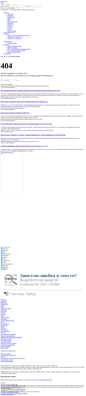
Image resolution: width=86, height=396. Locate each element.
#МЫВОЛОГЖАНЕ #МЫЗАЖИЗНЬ (11, 337)
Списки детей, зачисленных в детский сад (13, 358)
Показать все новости (7, 152)
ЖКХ (8, 20)
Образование (11, 17)
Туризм (9, 26)
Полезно (6, 34)
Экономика (10, 14)
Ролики (3, 326)
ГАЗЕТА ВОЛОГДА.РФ (7, 320)
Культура (10, 28)
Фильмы (3, 328)
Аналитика (4, 319)
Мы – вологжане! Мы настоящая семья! (18, 49)
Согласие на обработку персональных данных (14, 393)
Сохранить (4, 269)
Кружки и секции (6, 353)
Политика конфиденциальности (10, 392)
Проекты (6, 44)
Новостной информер (7, 361)
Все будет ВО (4, 348)
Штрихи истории (12, 47)
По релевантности (15, 9)
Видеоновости (5, 323)
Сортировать (4, 9)
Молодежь (10, 23)
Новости (6, 12)
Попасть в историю (6, 339)
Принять (3, 394)
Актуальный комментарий (8, 334)
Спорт (9, 29)
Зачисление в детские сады (15, 37)
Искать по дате (5, 6)
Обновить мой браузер (45, 380)
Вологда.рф (4, 1)
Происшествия (11, 31)
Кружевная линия (6, 340)
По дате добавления (28, 9)
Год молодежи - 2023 (7, 360)
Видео (2, 322)
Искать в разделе (5, 8)
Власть (9, 18)
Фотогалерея (8, 41)
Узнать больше (10, 394)
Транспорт (10, 24)
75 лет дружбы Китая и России (16, 50)
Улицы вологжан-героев (14, 46)
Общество (10, 15)
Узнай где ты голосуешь (14, 38)
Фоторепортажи (12, 43)
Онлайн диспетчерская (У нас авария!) (18, 35)
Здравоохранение (12, 21)
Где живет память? (6, 342)
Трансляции (7, 53)
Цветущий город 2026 (13, 52)
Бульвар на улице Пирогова (9, 343)
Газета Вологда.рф (9, 32)
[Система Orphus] (43, 298)
